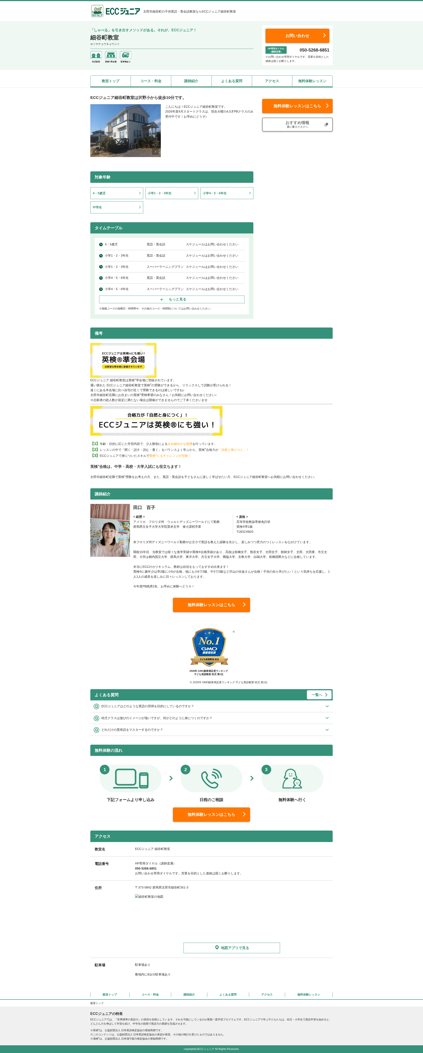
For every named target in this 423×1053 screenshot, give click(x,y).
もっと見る (177, 299)
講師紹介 (191, 81)
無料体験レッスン (312, 81)
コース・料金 (150, 81)
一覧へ (317, 695)
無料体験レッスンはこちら (297, 106)
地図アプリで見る (235, 948)
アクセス (272, 81)
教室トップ (110, 81)
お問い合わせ (297, 35)
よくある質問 (231, 81)
